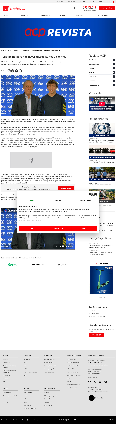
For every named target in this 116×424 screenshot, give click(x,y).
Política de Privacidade (7, 420)
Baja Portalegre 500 (72, 366)
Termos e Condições (34, 420)
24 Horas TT (70, 369)
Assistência (28, 355)
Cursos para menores (50, 366)
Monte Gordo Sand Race (74, 375)
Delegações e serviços (94, 371)
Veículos (6, 388)
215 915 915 (89, 7)
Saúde (25, 362)
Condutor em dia (49, 372)
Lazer (25, 402)
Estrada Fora (48, 399)
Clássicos (101, 81)
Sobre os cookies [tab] (85, 200)
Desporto (101, 77)
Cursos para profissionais (51, 369)
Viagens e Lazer (49, 388)
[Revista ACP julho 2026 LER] (102, 278)
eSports (69, 378)
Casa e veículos (28, 392)
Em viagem (27, 359)
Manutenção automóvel (10, 396)
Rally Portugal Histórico (73, 362)
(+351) (95, 363)
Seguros (26, 388)
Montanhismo (48, 405)
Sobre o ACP (6, 362)
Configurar (57, 228)
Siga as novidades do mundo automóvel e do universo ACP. (101, 330)
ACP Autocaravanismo (97, 316)
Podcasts (26, 50)
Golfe (4, 382)
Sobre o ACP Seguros (30, 408)
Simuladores (27, 405)
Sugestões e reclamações (95, 389)
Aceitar (84, 228)
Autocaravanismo (8, 385)
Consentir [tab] (31, 200)
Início (2, 50)
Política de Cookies (21, 420)
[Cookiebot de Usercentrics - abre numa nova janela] (89, 194)
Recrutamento (92, 387)
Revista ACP (17, 50)
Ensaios (101, 68)
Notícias (69, 381)
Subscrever (66, 188)
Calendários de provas (73, 388)
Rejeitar (32, 228)
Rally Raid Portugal (72, 372)
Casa (25, 366)
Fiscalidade (6, 399)
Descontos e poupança (30, 372)
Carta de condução (49, 359)
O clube (9, 50)
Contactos (60, 1)
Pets (25, 375)
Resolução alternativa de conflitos (98, 392)
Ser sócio (5, 359)
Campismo (47, 402)
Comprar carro (7, 392)
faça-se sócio (107, 8)
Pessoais (26, 396)
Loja (90, 1)
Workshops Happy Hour (51, 396)
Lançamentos (101, 64)
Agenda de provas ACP (73, 384)
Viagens (46, 392)
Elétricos (5, 402)
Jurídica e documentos (30, 369)
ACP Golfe (92, 310)
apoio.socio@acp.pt (94, 373)
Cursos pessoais (48, 362)
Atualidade (101, 60)
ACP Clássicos (94, 313)
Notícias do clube (101, 85)
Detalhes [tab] (58, 200)
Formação (48, 355)
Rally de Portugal (71, 359)
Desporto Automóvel (74, 355)
